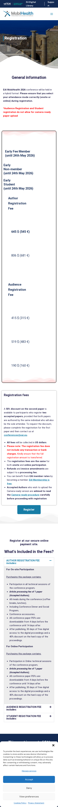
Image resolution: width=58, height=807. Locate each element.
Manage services (29, 771)
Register (29, 509)
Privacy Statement (36, 803)
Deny (29, 788)
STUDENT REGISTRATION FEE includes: (23, 717)
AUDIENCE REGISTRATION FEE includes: (23, 708)
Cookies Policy (20, 803)
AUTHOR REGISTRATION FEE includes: (23, 562)
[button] (53, 745)
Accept (29, 779)
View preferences (29, 796)
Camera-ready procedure (25, 494)
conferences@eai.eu (15, 435)
